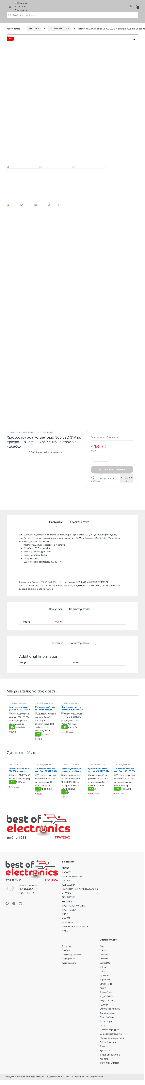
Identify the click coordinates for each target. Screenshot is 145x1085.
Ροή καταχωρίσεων (71, 954)
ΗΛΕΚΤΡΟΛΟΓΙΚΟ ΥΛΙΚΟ (73, 906)
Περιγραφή (56, 522)
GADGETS (66, 872)
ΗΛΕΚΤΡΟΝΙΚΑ (69, 910)
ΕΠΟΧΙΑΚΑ (34, 28)
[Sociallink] (7, 903)
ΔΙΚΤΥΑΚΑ (67, 893)
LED (80, 585)
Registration (105, 979)
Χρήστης (104, 1059)
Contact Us (105, 963)
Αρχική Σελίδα (107, 996)
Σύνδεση (66, 950)
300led (59, 585)
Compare (104, 954)
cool (75, 585)
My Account (105, 975)
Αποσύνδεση (106, 992)
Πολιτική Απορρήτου (109, 1042)
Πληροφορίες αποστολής (112, 1038)
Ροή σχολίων (68, 958)
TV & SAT (66, 880)
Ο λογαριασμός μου (109, 1029)
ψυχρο (49, 589)
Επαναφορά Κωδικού (110, 1009)
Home (102, 971)
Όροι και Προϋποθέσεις (111, 1034)
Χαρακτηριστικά (79, 522)
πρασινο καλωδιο (27, 589)
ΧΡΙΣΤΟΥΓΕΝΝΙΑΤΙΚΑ (59, 28)
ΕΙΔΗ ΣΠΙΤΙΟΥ (68, 897)
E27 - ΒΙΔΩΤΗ (14, 765)
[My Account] (130, 6)
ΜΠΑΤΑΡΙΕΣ (67, 922)
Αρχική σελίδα (13, 28)
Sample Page (106, 984)
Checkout (104, 950)
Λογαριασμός (106, 1021)
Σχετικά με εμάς (108, 1050)
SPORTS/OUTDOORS (72, 876)
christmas (68, 585)
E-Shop (103, 967)
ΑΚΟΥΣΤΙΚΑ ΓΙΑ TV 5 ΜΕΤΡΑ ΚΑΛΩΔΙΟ (80, 889)
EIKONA (65, 868)
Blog (102, 946)
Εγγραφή (66, 946)
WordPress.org (69, 963)
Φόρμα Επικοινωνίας (110, 1055)
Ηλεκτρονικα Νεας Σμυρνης (96, 585)
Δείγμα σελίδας (107, 1000)
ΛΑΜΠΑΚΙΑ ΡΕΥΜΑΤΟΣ (25, 432)
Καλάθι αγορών (107, 1013)
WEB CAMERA (68, 885)
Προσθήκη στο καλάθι (114, 469)
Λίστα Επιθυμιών (108, 1017)
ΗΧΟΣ (65, 914)
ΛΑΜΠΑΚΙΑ (116, 585)
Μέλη (102, 1025)
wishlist (103, 988)
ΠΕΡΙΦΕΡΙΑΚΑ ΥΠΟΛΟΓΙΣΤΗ (75, 926)
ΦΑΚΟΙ (65, 931)
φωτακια (41, 589)
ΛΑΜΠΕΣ (66, 918)
